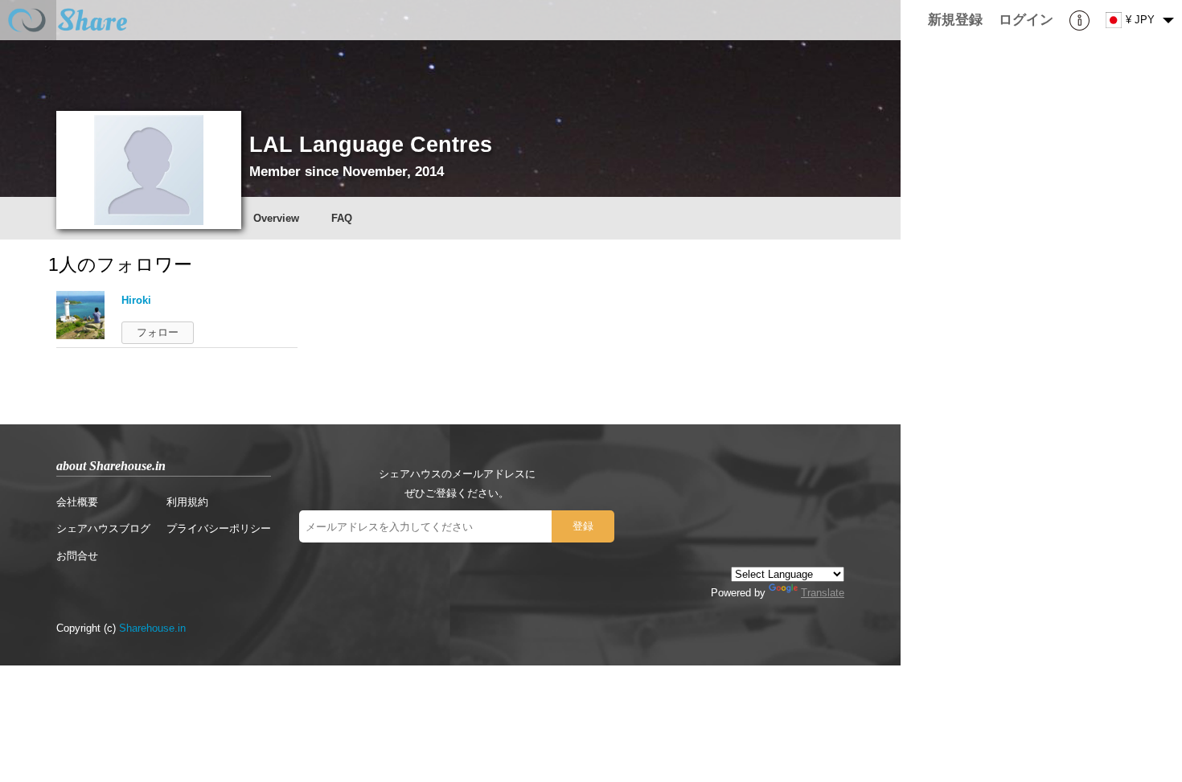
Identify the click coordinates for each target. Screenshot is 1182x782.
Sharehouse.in (152, 628)
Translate (822, 593)
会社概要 (77, 502)
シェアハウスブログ (103, 528)
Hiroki (136, 300)
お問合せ (77, 556)
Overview (276, 218)
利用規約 (187, 502)
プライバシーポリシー (218, 528)
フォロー (158, 332)
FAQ (341, 218)
